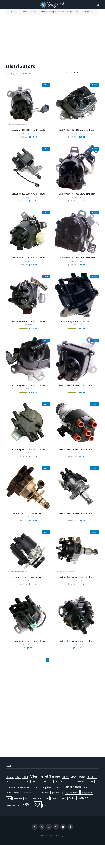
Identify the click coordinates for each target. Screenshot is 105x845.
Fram (69, 781)
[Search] (97, 5)
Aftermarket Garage (45, 776)
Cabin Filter (92, 777)
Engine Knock (59, 781)
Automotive (43, 11)
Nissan (86, 787)
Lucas (58, 787)
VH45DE (63, 798)
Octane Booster (13, 793)
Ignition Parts (75, 11)
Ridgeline (86, 792)
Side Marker (18, 798)
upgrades (55, 798)
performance (44, 793)
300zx (18, 777)
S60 (9, 798)
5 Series (10, 777)
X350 (27, 804)
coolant (34, 781)
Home (24, 11)
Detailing (43, 781)
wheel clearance (13, 805)
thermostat (37, 798)
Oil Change (26, 792)
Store (33, 11)
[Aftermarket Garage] (52, 4)
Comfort (17, 781)
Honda (11, 786)
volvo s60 (85, 798)
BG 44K (65, 777)
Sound (27, 798)
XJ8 (37, 804)
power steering (57, 793)
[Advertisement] (52, 39)
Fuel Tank (90, 781)
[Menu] (8, 5)
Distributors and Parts (92, 11)
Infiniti (36, 787)
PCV (35, 793)
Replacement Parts (58, 11)
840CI (25, 777)
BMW (73, 777)
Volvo (72, 798)
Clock (9, 781)
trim (46, 798)
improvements (24, 787)
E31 (50, 781)
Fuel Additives (79, 781)
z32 (44, 805)
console (26, 781)
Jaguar (47, 786)
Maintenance (72, 787)
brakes (82, 777)
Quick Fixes (72, 792)
